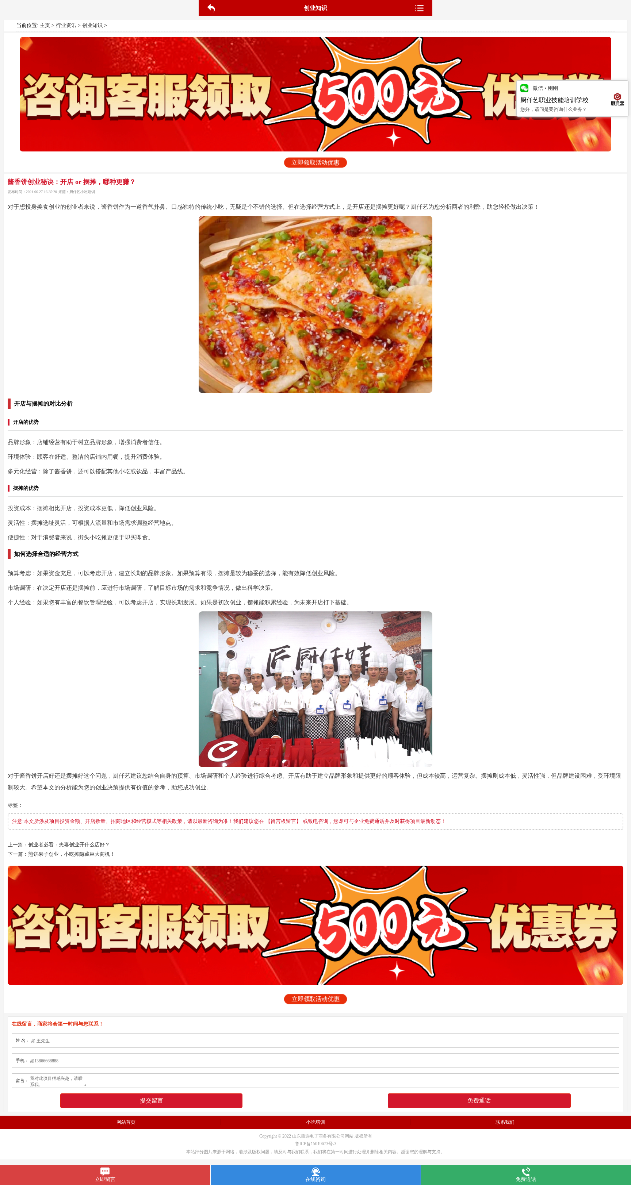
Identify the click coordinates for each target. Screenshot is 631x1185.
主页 (45, 25)
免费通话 (479, 1100)
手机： (22, 1060)
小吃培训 (315, 1122)
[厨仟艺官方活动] (315, 94)
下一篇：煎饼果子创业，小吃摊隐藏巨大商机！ (61, 854)
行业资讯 (66, 25)
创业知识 (92, 25)
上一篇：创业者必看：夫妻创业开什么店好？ (59, 844)
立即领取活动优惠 (315, 162)
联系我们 (505, 1122)
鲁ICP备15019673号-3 (315, 1143)
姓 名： (23, 1040)
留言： (22, 1080)
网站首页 (125, 1122)
